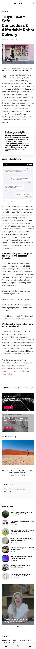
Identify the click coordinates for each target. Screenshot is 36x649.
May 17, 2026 (13, 542)
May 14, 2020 (7, 403)
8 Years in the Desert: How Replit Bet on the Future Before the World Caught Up (18, 471)
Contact (7, 642)
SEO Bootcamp (6, 640)
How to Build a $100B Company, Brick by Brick (22, 521)
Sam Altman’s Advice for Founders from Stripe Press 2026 (21, 557)
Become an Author (26, 640)
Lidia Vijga (14, 475)
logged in (17, 489)
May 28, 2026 (13, 524)
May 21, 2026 (21, 475)
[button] (14, 478)
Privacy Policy (17, 642)
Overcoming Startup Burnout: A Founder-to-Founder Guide (20, 575)
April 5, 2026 (13, 569)
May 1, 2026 (13, 551)
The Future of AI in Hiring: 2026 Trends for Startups (20, 566)
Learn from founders (10, 396)
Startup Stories (6, 11)
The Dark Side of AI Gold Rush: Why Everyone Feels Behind (21, 539)
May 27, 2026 (13, 515)
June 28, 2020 (7, 423)
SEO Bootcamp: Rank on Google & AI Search (15, 620)
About (15, 640)
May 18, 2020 (5, 39)
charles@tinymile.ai (13, 368)
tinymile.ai (8, 374)
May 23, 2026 (13, 533)
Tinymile (7, 83)
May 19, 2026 (13, 560)
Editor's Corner (8, 417)
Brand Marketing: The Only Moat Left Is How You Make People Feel (22, 530)
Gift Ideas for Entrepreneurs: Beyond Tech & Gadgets (22, 548)
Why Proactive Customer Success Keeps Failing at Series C (21, 513)
